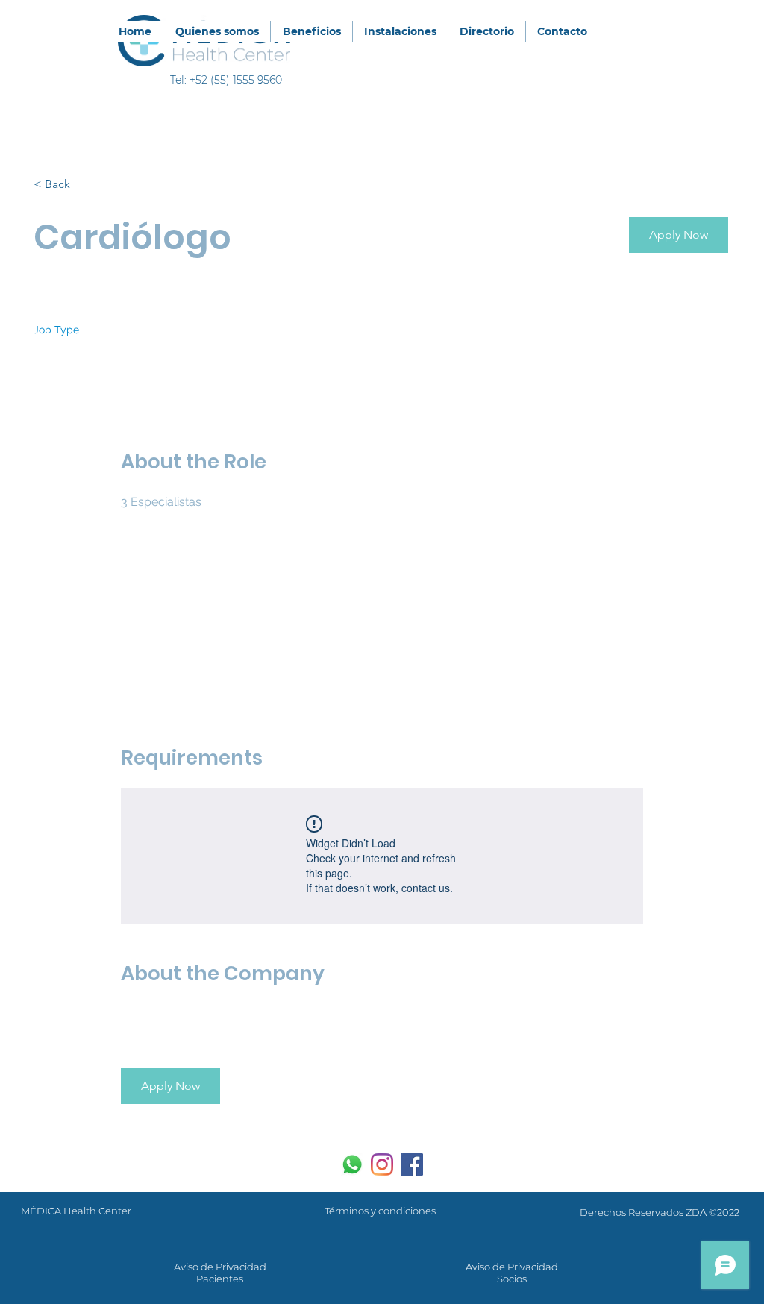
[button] (678, 235)
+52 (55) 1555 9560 (236, 80)
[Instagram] (382, 1164)
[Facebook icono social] (412, 1164)
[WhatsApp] (352, 1164)
